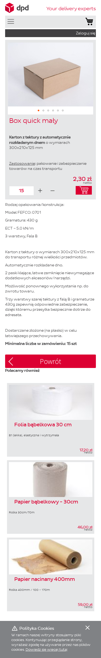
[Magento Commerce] (17, 8)
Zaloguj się (85, 33)
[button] (38, 110)
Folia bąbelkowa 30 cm (43, 425)
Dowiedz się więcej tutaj (46, 650)
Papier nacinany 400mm (44, 579)
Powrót (50, 361)
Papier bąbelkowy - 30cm (46, 502)
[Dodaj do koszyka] (84, 190)
